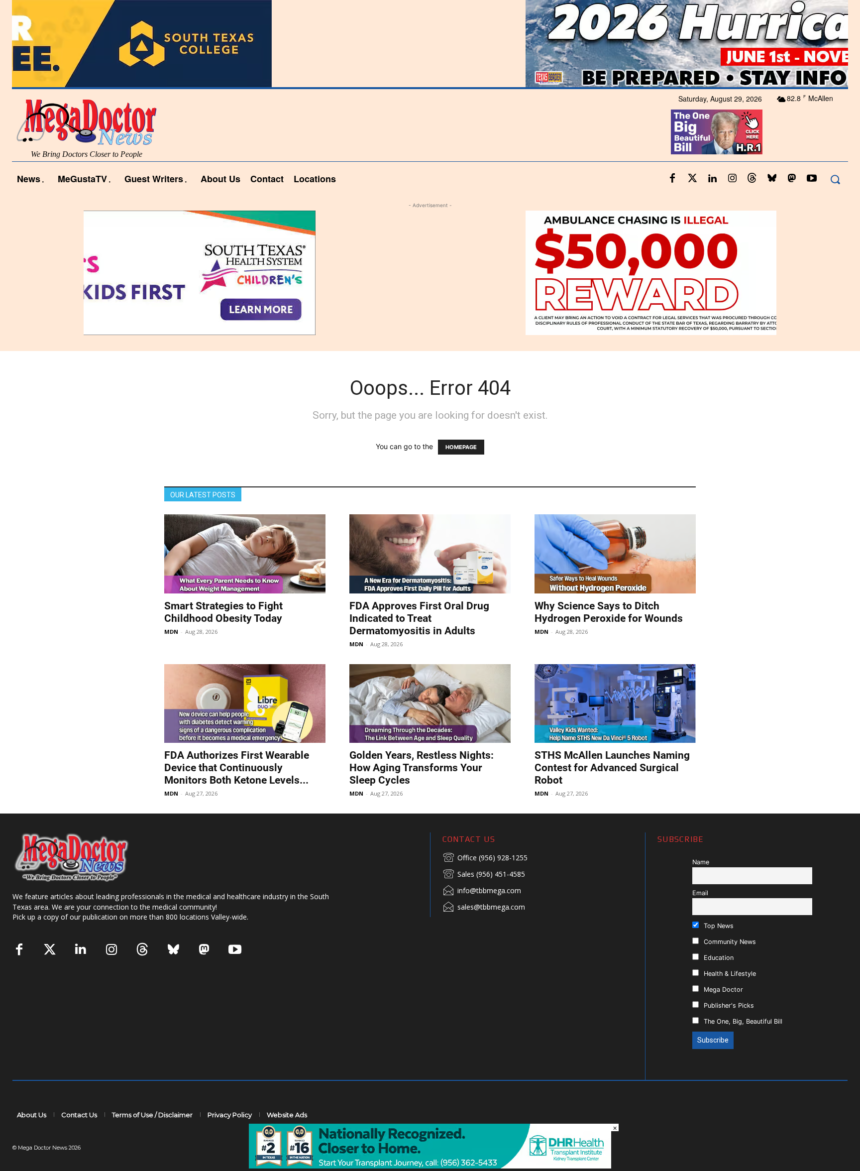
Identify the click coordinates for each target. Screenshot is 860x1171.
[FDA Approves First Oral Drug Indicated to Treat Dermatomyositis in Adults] (430, 553)
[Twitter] (692, 179)
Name (700, 862)
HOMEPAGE (461, 447)
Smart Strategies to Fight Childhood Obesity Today (223, 612)
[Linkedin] (712, 179)
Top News (718, 926)
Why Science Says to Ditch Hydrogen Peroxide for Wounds (609, 612)
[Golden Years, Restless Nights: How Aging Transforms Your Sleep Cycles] (430, 703)
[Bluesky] (772, 179)
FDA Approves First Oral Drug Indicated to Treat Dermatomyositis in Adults (419, 618)
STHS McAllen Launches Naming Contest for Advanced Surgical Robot (612, 767)
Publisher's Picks (728, 1005)
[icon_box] (485, 858)
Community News (729, 941)
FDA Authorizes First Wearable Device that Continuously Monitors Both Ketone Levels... (236, 767)
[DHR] (430, 1166)
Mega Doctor (722, 989)
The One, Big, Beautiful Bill (742, 1021)
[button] (835, 179)
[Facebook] (672, 179)
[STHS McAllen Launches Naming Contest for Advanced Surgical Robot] (615, 703)
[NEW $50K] (430, 273)
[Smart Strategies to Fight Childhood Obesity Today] (244, 553)
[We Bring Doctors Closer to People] (86, 857)
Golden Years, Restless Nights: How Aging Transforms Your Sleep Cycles (421, 767)
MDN (171, 631)
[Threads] (752, 179)
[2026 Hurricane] (430, 43)
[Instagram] (732, 179)
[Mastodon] (792, 179)
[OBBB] (716, 132)
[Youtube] (812, 179)
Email (700, 893)
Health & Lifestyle (729, 973)
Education (718, 957)
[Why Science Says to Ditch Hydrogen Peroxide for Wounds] (615, 553)
